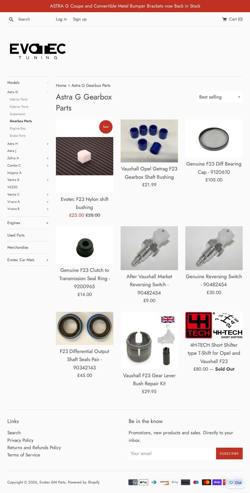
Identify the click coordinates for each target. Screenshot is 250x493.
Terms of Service (23, 455)
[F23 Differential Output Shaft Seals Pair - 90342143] (84, 328)
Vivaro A (28, 201)
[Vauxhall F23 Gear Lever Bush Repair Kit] (149, 340)
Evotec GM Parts (52, 482)
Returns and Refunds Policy (34, 447)
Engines (28, 223)
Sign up (80, 19)
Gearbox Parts (21, 120)
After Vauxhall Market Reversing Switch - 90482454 (149, 284)
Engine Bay (18, 128)
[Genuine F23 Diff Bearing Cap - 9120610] (214, 138)
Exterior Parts (19, 106)
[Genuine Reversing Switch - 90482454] (214, 248)
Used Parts (15, 235)
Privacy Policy (20, 440)
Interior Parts (18, 99)
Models (27, 82)
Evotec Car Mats (28, 260)
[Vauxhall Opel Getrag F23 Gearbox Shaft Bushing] (149, 140)
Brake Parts (17, 135)
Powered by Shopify (84, 482)
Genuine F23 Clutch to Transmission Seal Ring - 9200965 (84, 278)
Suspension (17, 113)
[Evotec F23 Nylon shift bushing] (84, 156)
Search (14, 432)
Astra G (27, 91)
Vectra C (28, 194)
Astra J (11, 150)
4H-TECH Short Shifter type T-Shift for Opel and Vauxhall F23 (214, 353)
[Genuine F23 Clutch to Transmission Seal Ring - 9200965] (84, 245)
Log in (61, 19)
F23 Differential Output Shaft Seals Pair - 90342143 (84, 359)
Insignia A (14, 172)
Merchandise (17, 247)
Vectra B (28, 179)
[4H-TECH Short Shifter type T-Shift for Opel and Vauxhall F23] (214, 325)
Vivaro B (28, 208)
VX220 (12, 187)
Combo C (28, 165)
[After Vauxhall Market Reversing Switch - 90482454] (149, 248)
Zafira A (28, 158)
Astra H (28, 143)
